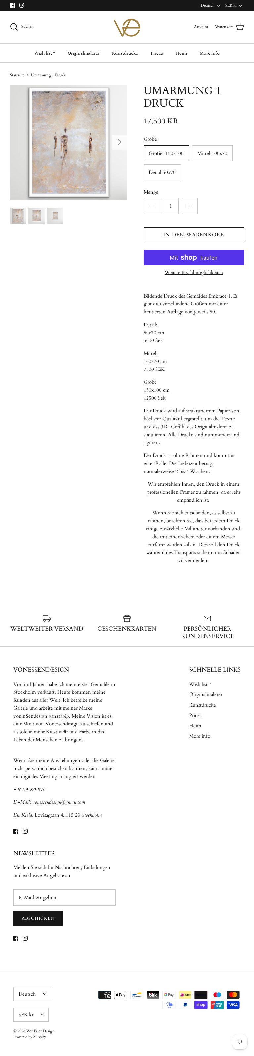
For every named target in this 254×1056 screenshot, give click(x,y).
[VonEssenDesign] (127, 27)
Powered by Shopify (29, 1036)
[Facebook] (12, 5)
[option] (68, 142)
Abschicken (38, 918)
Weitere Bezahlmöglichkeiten (194, 273)
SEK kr (231, 5)
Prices (157, 53)
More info (210, 53)
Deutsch (208, 5)
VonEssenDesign (40, 1031)
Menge (151, 192)
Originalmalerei (83, 53)
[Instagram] (21, 5)
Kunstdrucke (125, 53)
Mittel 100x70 (212, 153)
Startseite (17, 75)
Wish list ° (44, 53)
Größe (150, 139)
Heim (181, 53)
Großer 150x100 (166, 153)
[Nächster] (119, 142)
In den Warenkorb (193, 234)
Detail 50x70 (162, 172)
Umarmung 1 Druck (48, 75)
